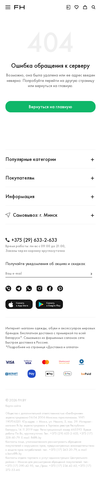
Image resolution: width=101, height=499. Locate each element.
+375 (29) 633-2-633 (34, 240)
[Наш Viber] (8, 289)
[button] (8, 7)
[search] (93, 7)
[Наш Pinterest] (60, 289)
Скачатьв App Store (22, 304)
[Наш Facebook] (50, 289)
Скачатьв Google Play (53, 304)
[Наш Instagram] (39, 289)
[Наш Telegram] (18, 289)
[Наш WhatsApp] (29, 289)
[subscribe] (91, 274)
